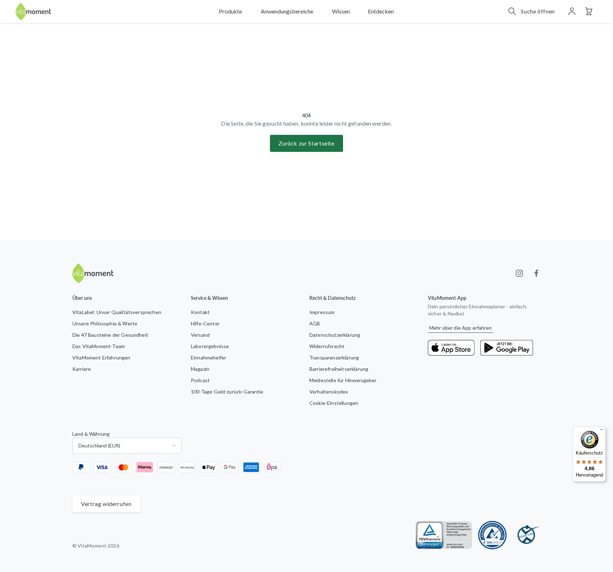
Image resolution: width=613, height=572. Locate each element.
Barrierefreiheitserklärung (338, 369)
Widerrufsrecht (326, 346)
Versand (200, 335)
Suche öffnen (538, 11)
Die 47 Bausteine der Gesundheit (110, 335)
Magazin (200, 369)
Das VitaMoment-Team (98, 346)
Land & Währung (91, 434)
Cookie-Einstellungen (333, 403)
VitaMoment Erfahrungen (101, 357)
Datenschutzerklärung (334, 335)
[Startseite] (33, 11)
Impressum (322, 312)
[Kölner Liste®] (526, 535)
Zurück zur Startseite (306, 143)
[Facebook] (536, 273)
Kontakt (200, 312)
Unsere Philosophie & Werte (104, 323)
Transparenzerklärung (334, 357)
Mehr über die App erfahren (460, 328)
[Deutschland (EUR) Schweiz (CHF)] (127, 445)
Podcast (200, 380)
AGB (314, 323)
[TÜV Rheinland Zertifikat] (444, 535)
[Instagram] (519, 273)
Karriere (81, 369)
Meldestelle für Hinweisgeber (342, 380)
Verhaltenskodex (328, 392)
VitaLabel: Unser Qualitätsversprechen (116, 312)
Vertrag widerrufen (106, 503)
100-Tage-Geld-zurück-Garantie (227, 392)
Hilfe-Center (205, 323)
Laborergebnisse (210, 346)
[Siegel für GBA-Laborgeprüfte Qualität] (492, 535)
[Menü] (601, 431)
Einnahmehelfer (208, 357)
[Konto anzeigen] (571, 11)
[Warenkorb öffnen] (588, 11)
